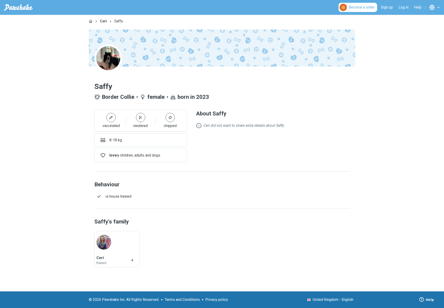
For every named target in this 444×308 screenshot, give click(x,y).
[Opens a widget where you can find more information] (426, 300)
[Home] (90, 21)
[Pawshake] (18, 7)
